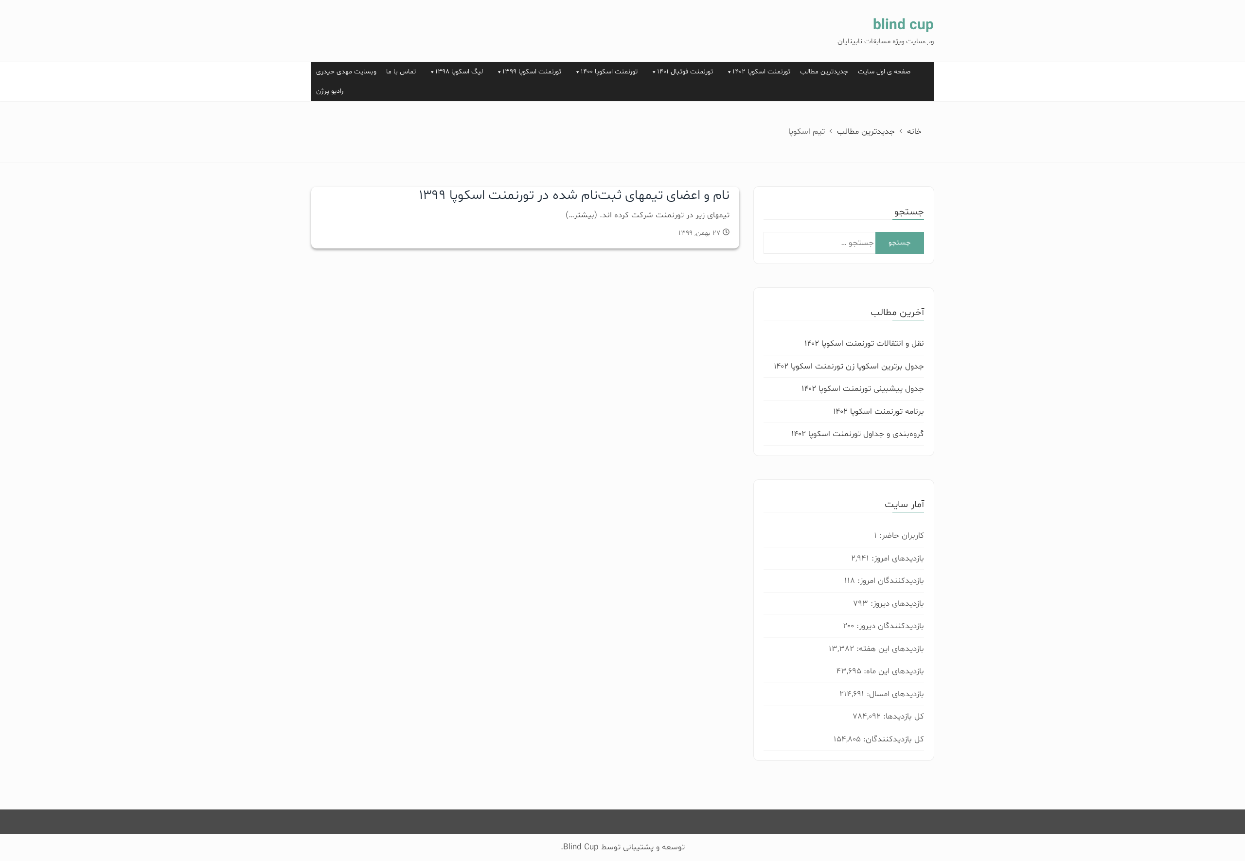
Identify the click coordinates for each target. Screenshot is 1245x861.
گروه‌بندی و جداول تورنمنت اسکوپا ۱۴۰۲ (857, 433)
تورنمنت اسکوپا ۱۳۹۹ (531, 71)
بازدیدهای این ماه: (892, 671)
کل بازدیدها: (902, 716)
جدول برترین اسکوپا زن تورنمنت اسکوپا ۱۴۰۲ (849, 366)
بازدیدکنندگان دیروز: (889, 626)
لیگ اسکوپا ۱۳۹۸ (459, 71)
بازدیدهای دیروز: (896, 603)
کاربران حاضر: (900, 535)
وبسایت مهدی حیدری (346, 71)
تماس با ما (401, 71)
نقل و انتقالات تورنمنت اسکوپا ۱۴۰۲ (864, 343)
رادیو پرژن (329, 91)
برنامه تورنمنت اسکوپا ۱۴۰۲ (878, 411)
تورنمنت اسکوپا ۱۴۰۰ (609, 71)
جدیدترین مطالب (824, 71)
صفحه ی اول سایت (884, 71)
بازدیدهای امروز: (896, 558)
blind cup (903, 25)
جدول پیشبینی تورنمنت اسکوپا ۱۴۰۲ (862, 388)
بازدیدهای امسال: (894, 694)
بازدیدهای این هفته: (889, 648)
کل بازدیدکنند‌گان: (892, 739)
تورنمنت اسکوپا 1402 (761, 71)
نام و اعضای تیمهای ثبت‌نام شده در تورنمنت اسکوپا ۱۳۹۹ (574, 195)
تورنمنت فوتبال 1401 (685, 71)
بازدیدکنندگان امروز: (889, 580)
